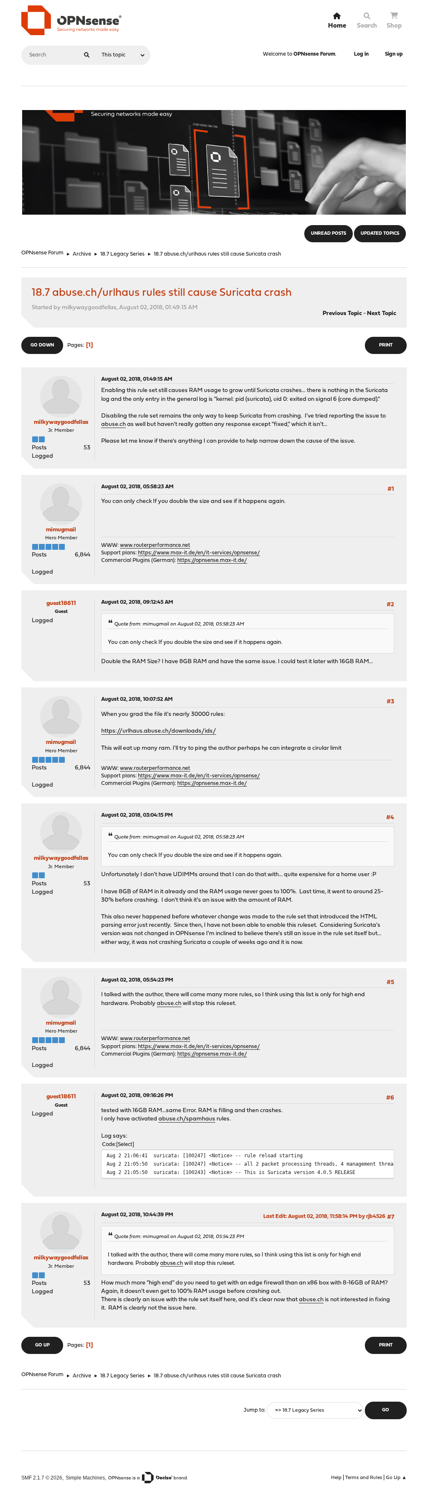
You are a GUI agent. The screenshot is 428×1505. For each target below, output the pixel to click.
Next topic (381, 313)
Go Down (42, 345)
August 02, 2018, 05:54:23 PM (137, 980)
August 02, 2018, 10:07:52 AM (137, 699)
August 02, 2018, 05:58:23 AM (137, 487)
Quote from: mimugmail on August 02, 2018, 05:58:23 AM (179, 624)
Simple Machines (85, 1477)
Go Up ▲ (396, 1477)
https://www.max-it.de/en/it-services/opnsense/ (199, 553)
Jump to (254, 1410)
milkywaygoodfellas (61, 422)
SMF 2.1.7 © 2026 (41, 1477)
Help (336, 1477)
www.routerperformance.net (155, 545)
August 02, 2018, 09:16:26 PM (137, 1095)
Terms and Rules (363, 1477)
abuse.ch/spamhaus (186, 1119)
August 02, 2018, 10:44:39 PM (137, 1215)
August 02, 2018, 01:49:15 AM (136, 379)
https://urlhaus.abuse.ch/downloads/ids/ (158, 731)
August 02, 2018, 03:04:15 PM (137, 815)
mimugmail (61, 530)
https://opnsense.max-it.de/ (212, 560)
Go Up (42, 1345)
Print (385, 345)
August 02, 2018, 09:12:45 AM (137, 602)
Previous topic (342, 313)
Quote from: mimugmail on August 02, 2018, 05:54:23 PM (179, 1236)
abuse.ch (113, 424)
